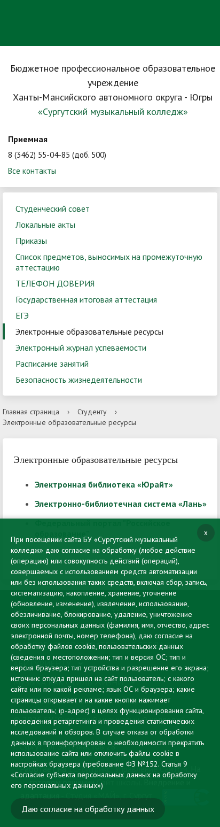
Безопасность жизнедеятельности (78, 379)
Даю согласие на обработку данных (87, 808)
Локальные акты (45, 224)
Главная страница (31, 411)
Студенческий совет (52, 208)
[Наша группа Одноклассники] (48, 40)
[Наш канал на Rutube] (68, 40)
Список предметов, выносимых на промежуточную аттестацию (108, 262)
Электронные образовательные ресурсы (89, 331)
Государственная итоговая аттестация (86, 299)
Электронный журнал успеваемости (80, 347)
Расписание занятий (52, 363)
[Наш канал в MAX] (89, 40)
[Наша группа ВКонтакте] (27, 40)
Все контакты (32, 171)
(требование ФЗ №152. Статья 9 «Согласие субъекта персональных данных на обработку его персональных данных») (104, 774)
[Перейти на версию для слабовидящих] (161, 13)
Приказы (31, 240)
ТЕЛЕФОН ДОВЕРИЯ (55, 283)
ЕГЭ (22, 315)
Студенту (92, 411)
